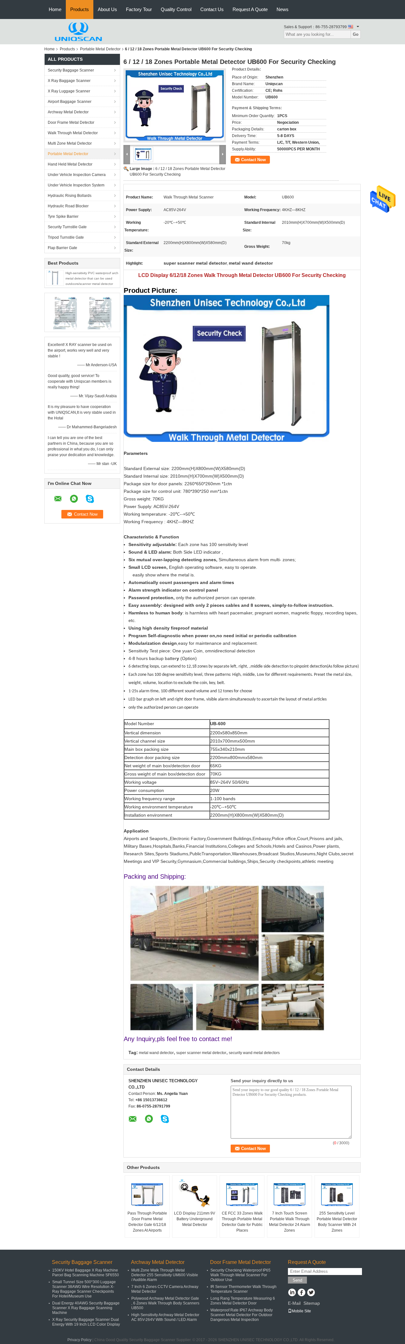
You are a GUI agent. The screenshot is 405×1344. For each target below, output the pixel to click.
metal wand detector (156, 1053)
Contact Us (212, 9)
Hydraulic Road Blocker (68, 206)
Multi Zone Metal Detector (70, 143)
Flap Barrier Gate (62, 248)
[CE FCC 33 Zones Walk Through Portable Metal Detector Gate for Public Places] (242, 1194)
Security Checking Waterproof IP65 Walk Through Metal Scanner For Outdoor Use (240, 1275)
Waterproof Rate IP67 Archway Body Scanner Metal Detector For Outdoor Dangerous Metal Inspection (241, 1315)
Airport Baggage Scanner (69, 101)
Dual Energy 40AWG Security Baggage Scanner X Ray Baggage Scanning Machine (86, 1308)
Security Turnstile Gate (67, 227)
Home (55, 9)
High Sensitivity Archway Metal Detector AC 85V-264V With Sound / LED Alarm (165, 1317)
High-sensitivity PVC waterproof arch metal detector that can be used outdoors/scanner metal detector (91, 278)
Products (79, 9)
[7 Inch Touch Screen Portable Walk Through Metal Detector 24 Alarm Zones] (289, 1194)
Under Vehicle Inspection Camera (77, 175)
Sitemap (311, 1303)
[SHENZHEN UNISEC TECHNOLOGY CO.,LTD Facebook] (301, 1293)
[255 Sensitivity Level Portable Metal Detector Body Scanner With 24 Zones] (337, 1194)
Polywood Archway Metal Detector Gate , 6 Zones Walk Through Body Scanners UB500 (165, 1303)
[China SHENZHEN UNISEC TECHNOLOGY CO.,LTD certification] (65, 312)
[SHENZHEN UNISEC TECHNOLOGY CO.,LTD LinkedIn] (292, 1293)
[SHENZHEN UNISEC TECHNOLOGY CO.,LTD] (79, 31)
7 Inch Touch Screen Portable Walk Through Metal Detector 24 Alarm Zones (289, 1222)
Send (297, 1280)
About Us (107, 9)
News (283, 9)
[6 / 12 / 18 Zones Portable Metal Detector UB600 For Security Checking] (174, 105)
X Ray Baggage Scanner (69, 81)
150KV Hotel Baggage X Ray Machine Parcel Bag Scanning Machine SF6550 (85, 1272)
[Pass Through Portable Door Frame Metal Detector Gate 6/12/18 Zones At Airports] (147, 1194)
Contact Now (253, 159)
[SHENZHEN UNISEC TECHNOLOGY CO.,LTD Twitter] (311, 1293)
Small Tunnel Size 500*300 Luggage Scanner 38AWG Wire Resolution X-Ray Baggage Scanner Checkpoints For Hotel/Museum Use (84, 1289)
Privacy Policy (79, 1340)
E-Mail (294, 1303)
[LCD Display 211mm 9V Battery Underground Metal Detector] (194, 1194)
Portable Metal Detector (100, 49)
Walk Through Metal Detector (73, 133)
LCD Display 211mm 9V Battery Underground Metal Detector (194, 1219)
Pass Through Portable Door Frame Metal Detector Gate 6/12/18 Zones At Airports (147, 1222)
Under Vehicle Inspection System (76, 185)
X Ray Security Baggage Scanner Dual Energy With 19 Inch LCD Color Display (86, 1322)
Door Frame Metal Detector (71, 122)
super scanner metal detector (201, 1053)
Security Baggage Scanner (71, 70)
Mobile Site (301, 1311)
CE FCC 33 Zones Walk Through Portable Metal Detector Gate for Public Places (242, 1222)
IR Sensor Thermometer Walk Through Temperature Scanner (243, 1289)
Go (355, 34)
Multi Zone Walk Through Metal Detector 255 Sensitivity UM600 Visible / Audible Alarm (164, 1275)
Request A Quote (250, 9)
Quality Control (176, 9)
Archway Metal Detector (68, 112)
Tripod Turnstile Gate (66, 237)
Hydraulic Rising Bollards (69, 195)
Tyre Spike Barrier (63, 216)
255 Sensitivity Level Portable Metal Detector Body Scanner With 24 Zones (337, 1222)
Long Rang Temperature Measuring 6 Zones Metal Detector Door (242, 1300)
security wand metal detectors (254, 1053)
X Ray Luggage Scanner (69, 91)
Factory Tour (139, 9)
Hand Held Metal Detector (70, 164)
